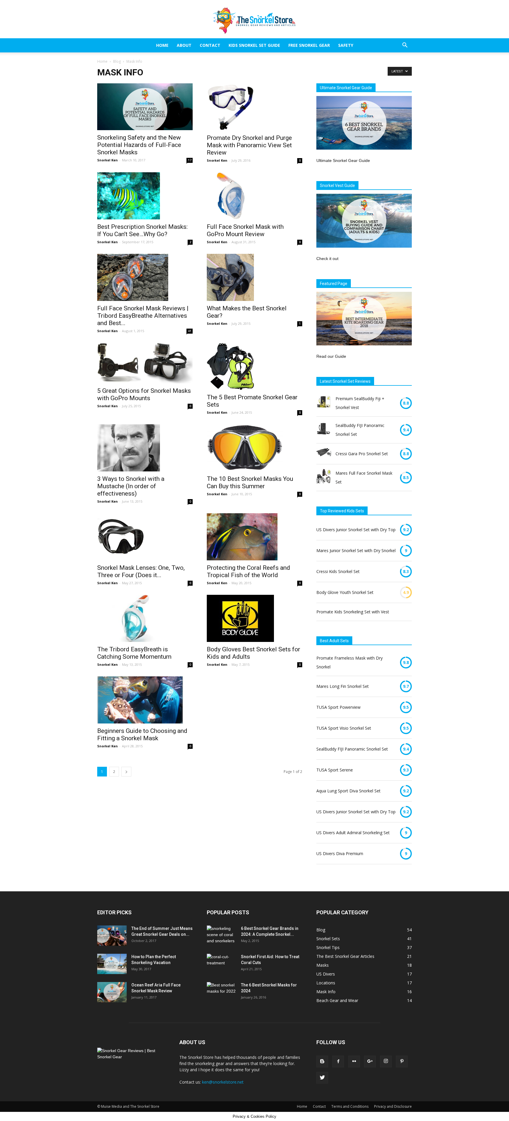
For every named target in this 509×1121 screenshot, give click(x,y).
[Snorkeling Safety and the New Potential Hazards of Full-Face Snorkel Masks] (145, 106)
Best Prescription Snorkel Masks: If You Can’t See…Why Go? (142, 230)
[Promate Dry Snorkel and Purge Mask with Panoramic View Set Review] (254, 106)
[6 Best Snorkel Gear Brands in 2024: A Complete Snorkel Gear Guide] (221, 935)
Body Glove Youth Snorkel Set (345, 592)
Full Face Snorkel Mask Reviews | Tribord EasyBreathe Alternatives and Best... (143, 316)
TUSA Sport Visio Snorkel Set (343, 728)
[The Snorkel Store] (254, 19)
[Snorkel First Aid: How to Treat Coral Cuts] (221, 962)
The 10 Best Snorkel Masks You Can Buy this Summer (250, 482)
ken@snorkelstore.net (223, 1082)
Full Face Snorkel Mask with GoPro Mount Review (245, 230)
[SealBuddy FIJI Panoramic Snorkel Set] (323, 430)
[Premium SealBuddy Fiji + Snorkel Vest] (323, 403)
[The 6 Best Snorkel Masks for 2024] (221, 992)
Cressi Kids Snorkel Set (338, 571)
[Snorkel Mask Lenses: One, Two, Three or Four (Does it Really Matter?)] (145, 536)
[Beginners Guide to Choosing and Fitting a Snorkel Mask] (145, 699)
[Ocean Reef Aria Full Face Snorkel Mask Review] (112, 992)
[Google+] (370, 1061)
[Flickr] (354, 1061)
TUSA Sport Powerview (338, 707)
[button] (405, 46)
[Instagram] (386, 1061)
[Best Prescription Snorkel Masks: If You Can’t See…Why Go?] (145, 195)
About (184, 45)
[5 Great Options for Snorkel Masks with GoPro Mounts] (145, 363)
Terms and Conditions (349, 1106)
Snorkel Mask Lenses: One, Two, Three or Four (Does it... (141, 571)
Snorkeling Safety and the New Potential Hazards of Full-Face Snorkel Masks (139, 145)
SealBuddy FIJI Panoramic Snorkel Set (360, 430)
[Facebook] (338, 1061)
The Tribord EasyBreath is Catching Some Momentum (134, 653)
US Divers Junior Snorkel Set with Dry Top (356, 529)
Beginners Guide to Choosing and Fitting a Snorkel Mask (142, 734)
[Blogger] (322, 1061)
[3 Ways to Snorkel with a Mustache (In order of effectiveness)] (145, 447)
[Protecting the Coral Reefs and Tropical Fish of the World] (254, 536)
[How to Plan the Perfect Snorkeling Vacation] (112, 964)
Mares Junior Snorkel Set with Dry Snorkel (356, 550)
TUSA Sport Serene (334, 770)
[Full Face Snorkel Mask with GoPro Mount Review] (254, 195)
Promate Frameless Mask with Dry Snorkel (349, 662)
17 (189, 160)
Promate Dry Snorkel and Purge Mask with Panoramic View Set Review (249, 145)
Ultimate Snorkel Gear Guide (343, 160)
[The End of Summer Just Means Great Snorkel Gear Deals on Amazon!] (112, 935)
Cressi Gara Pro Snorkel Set (362, 453)
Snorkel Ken (107, 160)
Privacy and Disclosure (393, 1106)
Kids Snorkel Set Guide (254, 45)
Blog (117, 61)
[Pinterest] (402, 1061)
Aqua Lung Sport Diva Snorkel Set (348, 791)
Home (162, 45)
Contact (210, 45)
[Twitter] (322, 1078)
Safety (345, 45)
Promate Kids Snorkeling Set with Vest (352, 612)
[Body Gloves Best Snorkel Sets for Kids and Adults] (254, 618)
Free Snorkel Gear (309, 45)
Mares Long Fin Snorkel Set (342, 686)
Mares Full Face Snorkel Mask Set (364, 477)
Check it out (327, 258)
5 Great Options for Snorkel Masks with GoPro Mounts (144, 394)
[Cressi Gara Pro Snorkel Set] (323, 453)
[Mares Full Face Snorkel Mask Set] (323, 477)
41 (189, 331)
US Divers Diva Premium (339, 853)
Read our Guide (331, 356)
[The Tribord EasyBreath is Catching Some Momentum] (145, 618)
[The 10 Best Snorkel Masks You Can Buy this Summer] (254, 447)
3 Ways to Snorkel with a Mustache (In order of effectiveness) (130, 486)
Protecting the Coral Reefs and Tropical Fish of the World (248, 571)
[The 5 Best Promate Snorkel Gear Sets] (254, 366)
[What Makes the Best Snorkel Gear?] (254, 277)
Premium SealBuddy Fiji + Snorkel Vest (360, 403)
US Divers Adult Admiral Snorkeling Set (353, 832)
